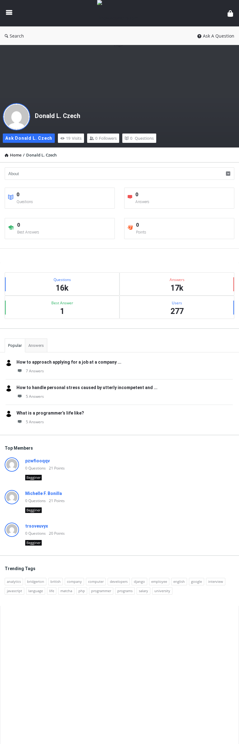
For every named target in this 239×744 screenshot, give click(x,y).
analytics (14, 581)
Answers (36, 345)
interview (215, 581)
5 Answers (35, 396)
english (179, 581)
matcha (66, 590)
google (196, 581)
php (81, 590)
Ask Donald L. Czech (28, 138)
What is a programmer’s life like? (50, 413)
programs (125, 590)
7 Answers (35, 371)
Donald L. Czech (57, 116)
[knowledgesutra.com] (121, 13)
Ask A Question (218, 36)
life (51, 590)
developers (119, 581)
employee (159, 581)
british (55, 581)
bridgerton (35, 581)
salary (143, 590)
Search (17, 36)
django (139, 581)
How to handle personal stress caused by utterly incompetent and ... (86, 387)
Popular (15, 345)
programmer (101, 590)
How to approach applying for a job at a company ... (68, 362)
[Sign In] (230, 13)
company (74, 581)
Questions (142, 138)
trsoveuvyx (36, 526)
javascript (14, 590)
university (162, 590)
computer (96, 581)
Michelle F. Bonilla (43, 493)
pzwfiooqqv (37, 460)
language (35, 590)
